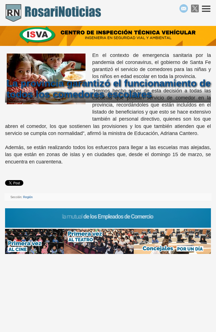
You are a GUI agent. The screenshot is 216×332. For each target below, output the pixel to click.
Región (28, 197)
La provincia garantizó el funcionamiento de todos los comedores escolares (108, 88)
